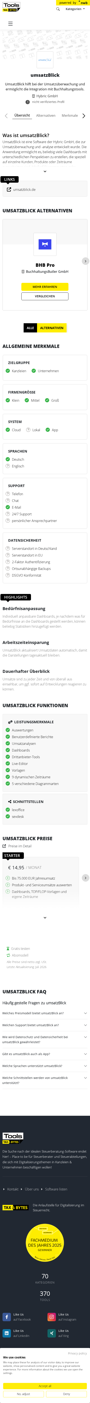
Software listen (56, 1189)
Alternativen (45, 115)
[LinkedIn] (7, 1333)
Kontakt (12, 1189)
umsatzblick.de (24, 189)
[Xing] (52, 1333)
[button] (8, 116)
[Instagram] (52, 1317)
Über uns (32, 1189)
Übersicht (22, 115)
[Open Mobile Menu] (10, 24)
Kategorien (74, 9)
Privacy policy (77, 1353)
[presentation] (85, 261)
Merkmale (70, 115)
